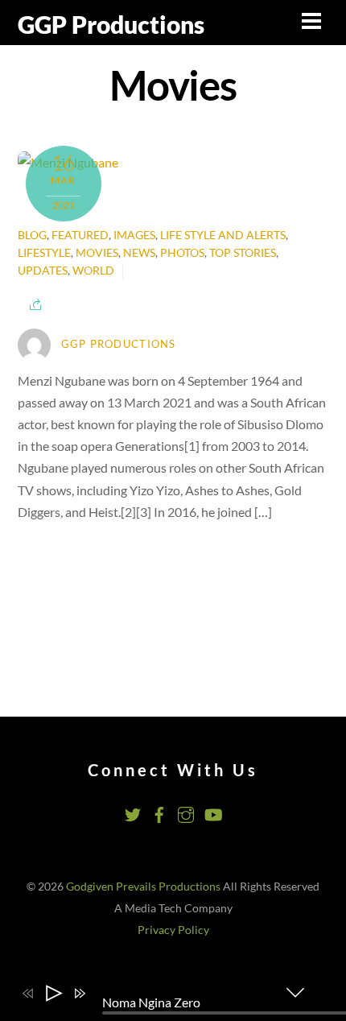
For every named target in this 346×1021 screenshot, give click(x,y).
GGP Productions (118, 343)
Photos (182, 252)
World (93, 270)
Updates (43, 270)
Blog (32, 235)
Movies (97, 252)
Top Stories (242, 252)
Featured (80, 235)
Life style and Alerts (223, 235)
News (139, 252)
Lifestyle (44, 252)
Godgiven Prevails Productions (143, 886)
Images (134, 235)
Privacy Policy (173, 930)
